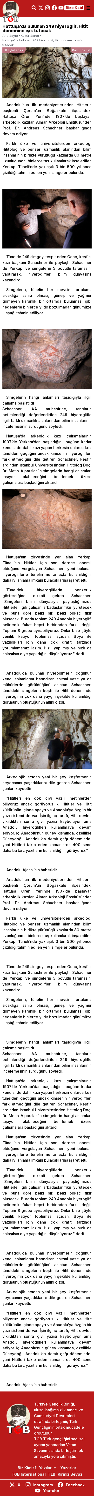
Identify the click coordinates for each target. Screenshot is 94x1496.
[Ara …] (34, 8)
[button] (88, 8)
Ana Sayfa (10, 36)
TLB (51, 1474)
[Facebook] (54, 7)
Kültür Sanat (30, 36)
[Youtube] (61, 7)
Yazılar (45, 1468)
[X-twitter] (40, 7)
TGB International (29, 1474)
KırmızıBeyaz (70, 1474)
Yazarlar (68, 1468)
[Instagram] (47, 7)
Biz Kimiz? (27, 1468)
